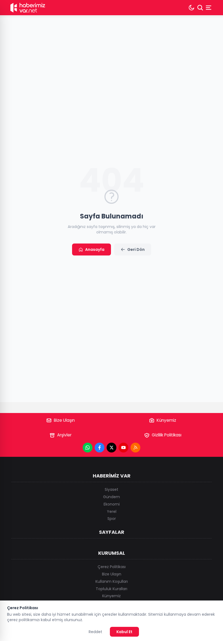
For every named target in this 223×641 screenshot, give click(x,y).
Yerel (111, 511)
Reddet (95, 631)
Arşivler (64, 435)
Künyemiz (166, 420)
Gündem (111, 497)
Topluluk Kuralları (111, 588)
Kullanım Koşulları (111, 581)
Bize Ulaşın (64, 420)
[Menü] (209, 7)
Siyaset (111, 489)
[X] (111, 447)
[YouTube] (123, 447)
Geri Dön (136, 249)
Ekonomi (112, 504)
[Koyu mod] (191, 7)
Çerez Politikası (112, 566)
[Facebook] (99, 447)
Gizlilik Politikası (166, 435)
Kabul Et (124, 631)
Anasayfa (94, 249)
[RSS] (135, 447)
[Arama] (200, 7)
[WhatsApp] (87, 447)
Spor (111, 518)
